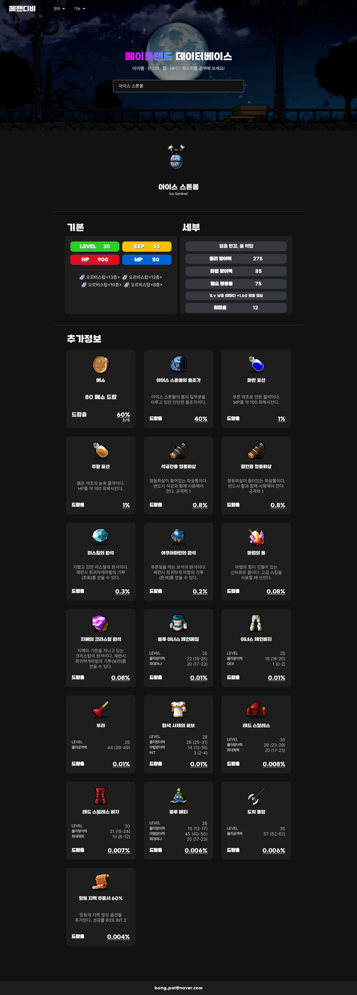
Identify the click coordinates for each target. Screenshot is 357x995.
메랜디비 (22, 9)
